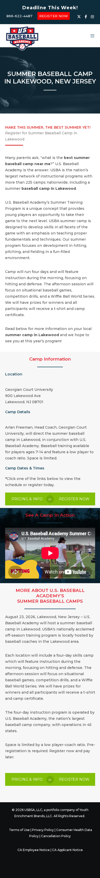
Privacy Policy (43, 830)
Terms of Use (19, 830)
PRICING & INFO (27, 499)
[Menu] (91, 35)
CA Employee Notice (33, 850)
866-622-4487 (19, 16)
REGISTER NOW (53, 16)
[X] (79, 16)
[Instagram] (92, 16)
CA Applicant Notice (67, 850)
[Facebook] (86, 16)
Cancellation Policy (56, 836)
